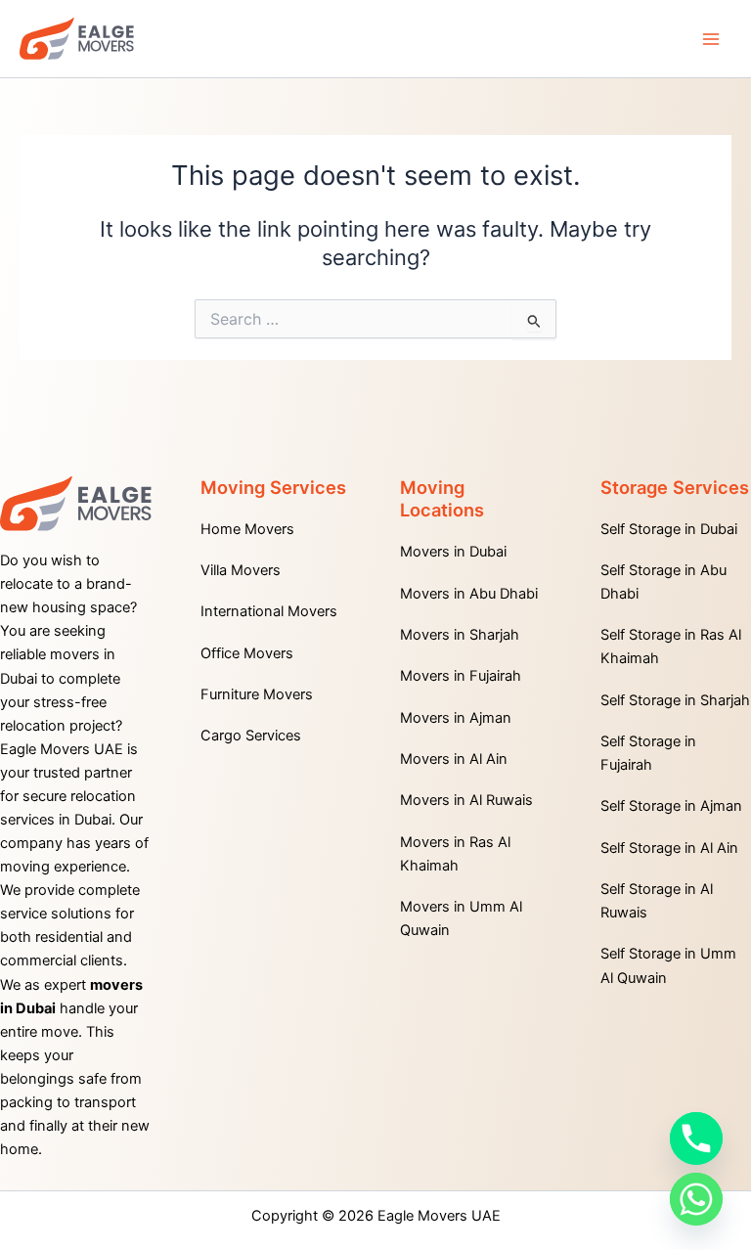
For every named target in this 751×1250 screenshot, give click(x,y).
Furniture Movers (256, 694)
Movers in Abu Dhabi (469, 594)
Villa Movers (240, 570)
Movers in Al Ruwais (466, 800)
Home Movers (247, 529)
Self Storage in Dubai (668, 529)
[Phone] (696, 1138)
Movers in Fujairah (460, 676)
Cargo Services (250, 735)
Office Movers (246, 653)
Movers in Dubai (453, 551)
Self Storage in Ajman (671, 806)
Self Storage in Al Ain (669, 848)
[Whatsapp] (696, 1199)
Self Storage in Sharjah (675, 700)
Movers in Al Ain (454, 759)
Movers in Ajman (455, 718)
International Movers (268, 611)
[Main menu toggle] (710, 39)
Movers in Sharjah (459, 635)
